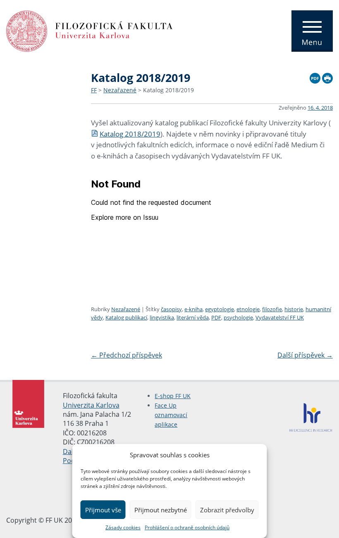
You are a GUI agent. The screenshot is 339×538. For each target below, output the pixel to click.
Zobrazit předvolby (227, 510)
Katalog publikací (126, 317)
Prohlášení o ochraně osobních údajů (187, 527)
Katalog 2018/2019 (168, 90)
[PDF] (315, 77)
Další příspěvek (305, 355)
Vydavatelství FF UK (279, 317)
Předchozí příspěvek (126, 355)
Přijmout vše (103, 510)
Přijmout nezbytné (160, 510)
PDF (216, 317)
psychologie (238, 317)
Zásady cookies (123, 527)
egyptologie (219, 309)
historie (293, 309)
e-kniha (193, 309)
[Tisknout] (327, 77)
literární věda (193, 317)
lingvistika (162, 317)
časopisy (171, 309)
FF (94, 90)
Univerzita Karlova (91, 405)
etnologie (248, 309)
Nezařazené (119, 90)
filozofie (272, 309)
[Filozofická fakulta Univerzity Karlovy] (89, 30)
